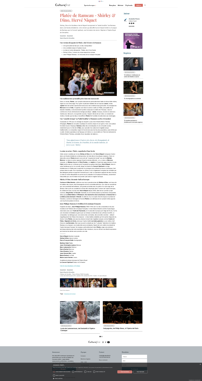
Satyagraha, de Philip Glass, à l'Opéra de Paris (120, 328)
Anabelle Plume (134, 19)
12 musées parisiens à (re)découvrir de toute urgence (133, 121)
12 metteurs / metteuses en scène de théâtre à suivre (132, 75)
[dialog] (101, 372)
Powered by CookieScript (195, 380)
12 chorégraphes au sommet (132, 98)
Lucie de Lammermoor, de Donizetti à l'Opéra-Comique (77, 329)
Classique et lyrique (70, 294)
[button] (101, 1)
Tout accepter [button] (125, 371)
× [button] (200, 364)
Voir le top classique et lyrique (70, 266)
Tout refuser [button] (140, 371)
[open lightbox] (66, 283)
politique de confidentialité (59, 369)
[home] (62, 5)
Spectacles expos (66, 11)
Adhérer (138, 5)
